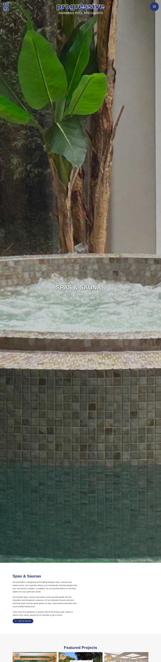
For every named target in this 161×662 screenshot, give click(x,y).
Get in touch (24, 621)
